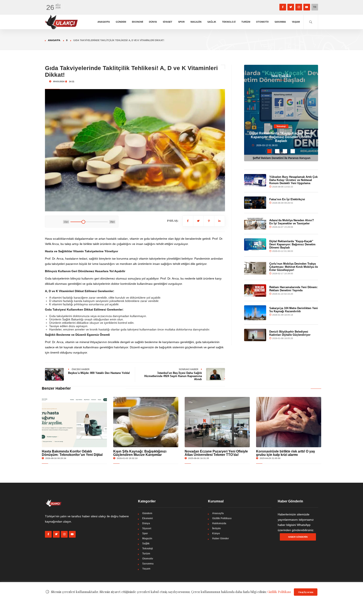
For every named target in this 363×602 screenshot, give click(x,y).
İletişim (216, 528)
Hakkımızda (219, 523)
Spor (181, 22)
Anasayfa (103, 22)
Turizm (245, 22)
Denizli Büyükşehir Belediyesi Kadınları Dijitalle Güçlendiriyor (289, 333)
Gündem (121, 22)
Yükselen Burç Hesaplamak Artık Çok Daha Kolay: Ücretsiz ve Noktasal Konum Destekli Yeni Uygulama (293, 180)
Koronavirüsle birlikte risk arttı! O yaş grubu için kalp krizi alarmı (285, 453)
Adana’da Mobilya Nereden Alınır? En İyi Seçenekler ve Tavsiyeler (291, 222)
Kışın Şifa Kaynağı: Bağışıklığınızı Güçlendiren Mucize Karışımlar (139, 453)
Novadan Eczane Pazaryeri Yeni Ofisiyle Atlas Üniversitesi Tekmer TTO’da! (216, 453)
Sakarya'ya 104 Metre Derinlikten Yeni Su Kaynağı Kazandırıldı (293, 310)
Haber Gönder (220, 538)
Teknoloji (228, 22)
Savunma (280, 22)
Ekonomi (137, 22)
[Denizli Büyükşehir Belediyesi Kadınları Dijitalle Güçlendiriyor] (255, 335)
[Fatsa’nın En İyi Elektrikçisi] (255, 202)
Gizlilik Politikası (221, 518)
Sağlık (211, 22)
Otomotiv (262, 22)
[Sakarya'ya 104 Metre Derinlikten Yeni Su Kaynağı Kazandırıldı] (255, 312)
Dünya (153, 22)
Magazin (196, 22)
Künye (216, 533)
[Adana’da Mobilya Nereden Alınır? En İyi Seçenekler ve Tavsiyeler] (255, 223)
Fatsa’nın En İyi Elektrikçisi (287, 199)
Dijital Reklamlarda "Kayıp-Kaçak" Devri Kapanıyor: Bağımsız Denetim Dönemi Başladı (281, 137)
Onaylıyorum (305, 592)
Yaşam (296, 22)
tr (314, 7)
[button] (269, 151)
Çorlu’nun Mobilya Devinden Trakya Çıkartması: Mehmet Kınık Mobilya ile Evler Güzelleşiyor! (293, 267)
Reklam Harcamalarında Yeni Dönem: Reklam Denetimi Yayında (293, 289)
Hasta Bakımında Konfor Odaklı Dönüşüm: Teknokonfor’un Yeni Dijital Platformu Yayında (72, 455)
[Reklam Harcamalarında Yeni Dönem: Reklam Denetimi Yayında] (255, 290)
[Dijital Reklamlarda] (255, 244)
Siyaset (167, 22)
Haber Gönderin (298, 537)
